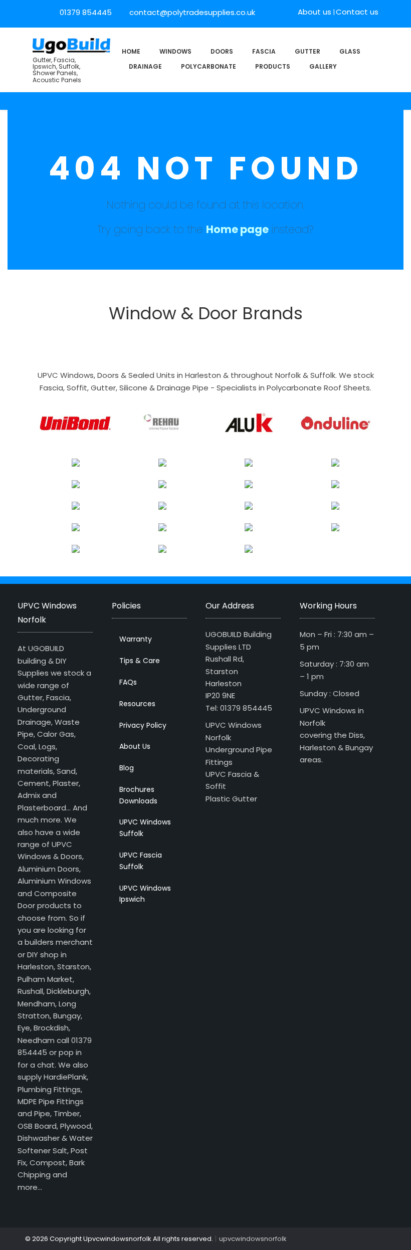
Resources (137, 704)
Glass (349, 51)
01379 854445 (86, 12)
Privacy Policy (142, 725)
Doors (222, 51)
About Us (134, 746)
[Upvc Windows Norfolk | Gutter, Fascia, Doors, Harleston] (71, 45)
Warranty (135, 639)
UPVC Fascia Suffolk (140, 861)
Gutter (307, 51)
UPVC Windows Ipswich (145, 894)
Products (272, 66)
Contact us (357, 12)
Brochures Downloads (138, 795)
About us (314, 12)
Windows (175, 51)
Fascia (264, 51)
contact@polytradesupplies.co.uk (191, 12)
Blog (126, 768)
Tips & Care (139, 661)
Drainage (145, 66)
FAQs (128, 682)
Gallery (323, 66)
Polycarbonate (208, 66)
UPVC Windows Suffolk (145, 828)
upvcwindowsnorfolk (253, 1238)
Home (131, 51)
